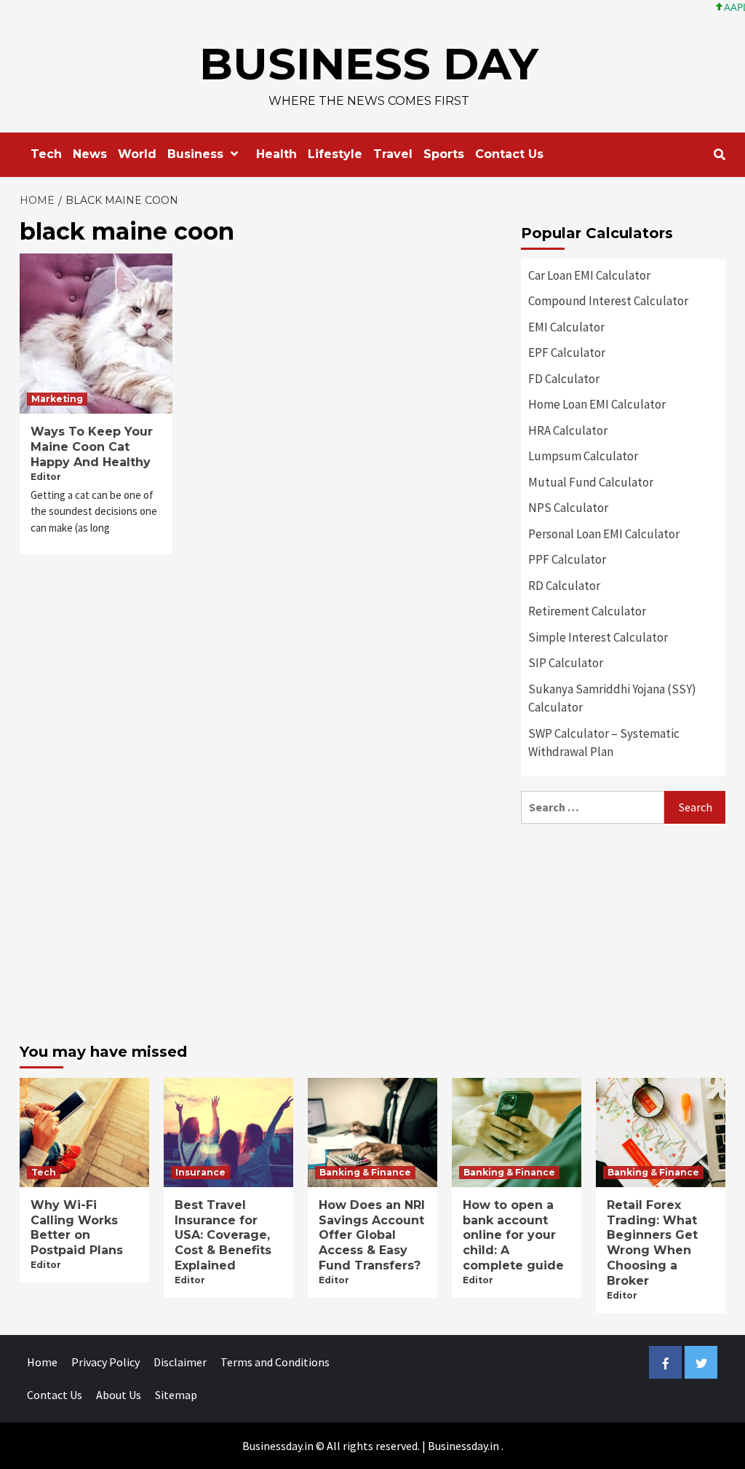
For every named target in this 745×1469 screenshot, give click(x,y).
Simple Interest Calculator (598, 637)
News (90, 154)
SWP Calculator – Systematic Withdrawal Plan (604, 742)
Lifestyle (335, 154)
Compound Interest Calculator (608, 301)
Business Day (368, 63)
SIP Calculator (565, 663)
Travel (393, 154)
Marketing (57, 398)
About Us (118, 1394)
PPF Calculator (567, 559)
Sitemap (176, 1394)
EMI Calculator (566, 327)
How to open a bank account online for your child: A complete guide (513, 1235)
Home (42, 1362)
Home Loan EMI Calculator (597, 404)
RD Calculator (564, 586)
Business (195, 154)
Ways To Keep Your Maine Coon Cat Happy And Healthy (92, 447)
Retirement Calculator (587, 611)
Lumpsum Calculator (583, 456)
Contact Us (509, 154)
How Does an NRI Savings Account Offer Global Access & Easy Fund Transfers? (372, 1235)
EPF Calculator (566, 352)
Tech (46, 154)
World (137, 154)
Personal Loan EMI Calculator (604, 534)
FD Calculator (563, 379)
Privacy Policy (105, 1362)
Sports (443, 154)
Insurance (200, 1172)
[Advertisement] (623, 929)
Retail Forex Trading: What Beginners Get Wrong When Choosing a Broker (652, 1243)
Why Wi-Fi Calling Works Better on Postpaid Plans (77, 1227)
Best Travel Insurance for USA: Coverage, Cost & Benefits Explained (223, 1235)
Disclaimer (180, 1362)
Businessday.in (463, 1445)
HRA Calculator (567, 430)
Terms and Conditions (275, 1362)
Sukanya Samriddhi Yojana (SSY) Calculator (612, 698)
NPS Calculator (568, 508)
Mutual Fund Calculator (590, 482)
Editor (46, 476)
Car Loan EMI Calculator (589, 275)
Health (276, 154)
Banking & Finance (365, 1172)
